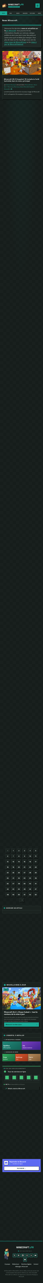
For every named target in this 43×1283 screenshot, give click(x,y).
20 (19, 867)
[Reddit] (23, 1255)
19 (13, 867)
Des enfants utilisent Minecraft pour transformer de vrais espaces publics (19, 731)
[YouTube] (35, 1255)
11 (35, 856)
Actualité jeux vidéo (30, 334)
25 (13, 873)
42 (8, 889)
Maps (39, 13)
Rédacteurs (15, 1264)
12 (7, 862)
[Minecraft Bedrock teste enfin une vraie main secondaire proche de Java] (21, 114)
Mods (18, 13)
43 (13, 889)
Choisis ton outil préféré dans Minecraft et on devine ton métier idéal (21, 530)
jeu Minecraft (11, 31)
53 (36, 895)
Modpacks (27, 436)
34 (30, 878)
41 (35, 884)
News (3, 13)
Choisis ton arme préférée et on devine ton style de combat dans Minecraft (21, 829)
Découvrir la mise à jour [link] (22, 1024)
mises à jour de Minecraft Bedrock (20, 43)
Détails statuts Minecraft (16, 1088)
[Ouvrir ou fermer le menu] (38, 5)
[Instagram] (27, 1255)
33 (24, 878)
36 (8, 884)
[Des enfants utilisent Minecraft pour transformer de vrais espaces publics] (21, 713)
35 (36, 878)
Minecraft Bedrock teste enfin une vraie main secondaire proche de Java (20, 132)
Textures (32, 13)
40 (30, 884)
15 (24, 862)
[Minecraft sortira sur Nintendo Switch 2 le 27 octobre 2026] (21, 561)
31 (13, 878)
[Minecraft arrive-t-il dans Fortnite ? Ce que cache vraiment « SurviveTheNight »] (21, 313)
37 (13, 884)
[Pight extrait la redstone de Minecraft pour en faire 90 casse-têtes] (21, 365)
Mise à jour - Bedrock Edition (12, 138)
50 (19, 895)
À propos (7, 1264)
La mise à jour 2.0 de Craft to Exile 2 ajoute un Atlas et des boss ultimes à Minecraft (21, 431)
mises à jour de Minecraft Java (15, 42)
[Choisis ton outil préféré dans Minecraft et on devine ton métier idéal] (21, 513)
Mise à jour (17, 87)
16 (30, 862)
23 (36, 867)
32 (19, 878)
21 (24, 867)
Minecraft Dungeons (30, 186)
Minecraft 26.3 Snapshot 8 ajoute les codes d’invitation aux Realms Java (21, 278)
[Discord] (25, 1259)
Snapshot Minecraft (27, 636)
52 (30, 895)
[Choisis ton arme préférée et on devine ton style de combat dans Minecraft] (21, 812)
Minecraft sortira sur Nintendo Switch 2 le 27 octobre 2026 (21, 578)
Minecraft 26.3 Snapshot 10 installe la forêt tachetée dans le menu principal (21, 80)
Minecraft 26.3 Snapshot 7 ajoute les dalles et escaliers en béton (21, 627)
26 (19, 873)
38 (19, 884)
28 (30, 873)
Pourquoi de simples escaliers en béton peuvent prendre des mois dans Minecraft (21, 481)
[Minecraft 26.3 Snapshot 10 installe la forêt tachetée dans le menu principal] (21, 63)
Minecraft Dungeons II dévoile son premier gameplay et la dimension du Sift (21, 181)
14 (19, 862)
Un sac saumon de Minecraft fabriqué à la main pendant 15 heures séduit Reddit (21, 231)
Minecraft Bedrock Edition (32, 136)
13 (13, 862)
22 (30, 867)
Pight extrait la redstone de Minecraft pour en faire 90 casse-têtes (21, 382)
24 (8, 873)
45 (24, 889)
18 (7, 867)
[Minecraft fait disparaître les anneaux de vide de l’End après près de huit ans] (21, 662)
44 (19, 889)
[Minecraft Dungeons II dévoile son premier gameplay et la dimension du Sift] (21, 164)
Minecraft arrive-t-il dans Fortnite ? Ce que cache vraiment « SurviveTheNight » (21, 330)
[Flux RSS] (31, 1255)
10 (30, 856)
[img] (7, 1077)
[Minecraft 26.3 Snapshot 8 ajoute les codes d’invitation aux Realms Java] (21, 261)
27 (24, 873)
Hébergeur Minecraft (21, 1266)
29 (36, 873)
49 (13, 895)
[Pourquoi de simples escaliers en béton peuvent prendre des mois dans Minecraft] (21, 464)
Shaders (25, 13)
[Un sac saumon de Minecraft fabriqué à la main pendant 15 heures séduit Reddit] (21, 213)
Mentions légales (26, 1264)
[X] (14, 1255)
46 (30, 889)
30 (8, 878)
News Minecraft (24, 87)
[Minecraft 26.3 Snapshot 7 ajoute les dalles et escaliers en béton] (21, 610)
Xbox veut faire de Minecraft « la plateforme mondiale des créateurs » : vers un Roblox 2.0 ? (21, 779)
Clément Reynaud (11, 85)
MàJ (11, 13)
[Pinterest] (18, 1255)
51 (24, 895)
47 (35, 889)
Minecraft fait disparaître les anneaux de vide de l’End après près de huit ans (20, 679)
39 (24, 884)
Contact (36, 1264)
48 (8, 895)
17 (35, 862)
